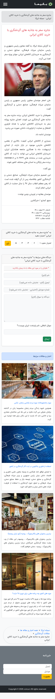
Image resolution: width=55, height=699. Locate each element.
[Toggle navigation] (5, 4)
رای (7, 243)
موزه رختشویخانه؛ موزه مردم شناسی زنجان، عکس (32, 402)
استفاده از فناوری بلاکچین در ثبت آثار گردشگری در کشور (30, 466)
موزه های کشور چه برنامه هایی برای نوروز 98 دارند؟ (31, 593)
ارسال (47, 339)
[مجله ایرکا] (43, 4)
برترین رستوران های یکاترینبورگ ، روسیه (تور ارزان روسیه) (29, 533)
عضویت (46, 676)
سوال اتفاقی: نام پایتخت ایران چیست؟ (34, 325)
